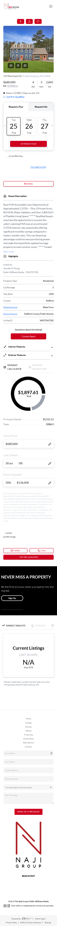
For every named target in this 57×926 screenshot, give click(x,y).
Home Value (28, 739)
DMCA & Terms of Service (30, 923)
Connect (28, 747)
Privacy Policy (11, 923)
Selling (28, 731)
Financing (28, 735)
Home (28, 719)
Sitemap (48, 923)
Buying (28, 727)
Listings (28, 723)
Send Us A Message (28, 812)
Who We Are (28, 743)
